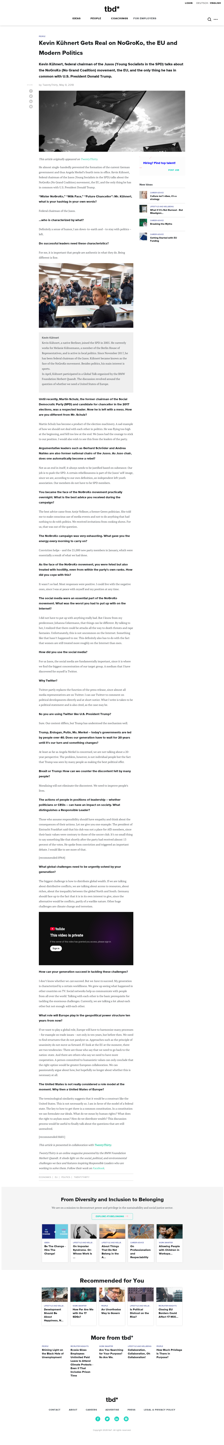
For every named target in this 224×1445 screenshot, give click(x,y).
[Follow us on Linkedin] (116, 1420)
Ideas (76, 18)
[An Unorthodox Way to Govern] (112, 1294)
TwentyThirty (89, 159)
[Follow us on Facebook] (97, 1420)
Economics (45, 1177)
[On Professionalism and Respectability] (141, 1231)
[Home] (112, 9)
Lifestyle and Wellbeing (162, 207)
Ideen (47, 1243)
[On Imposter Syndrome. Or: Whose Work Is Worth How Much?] (83, 1231)
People (96, 18)
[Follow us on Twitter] (107, 1420)
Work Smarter (166, 1243)
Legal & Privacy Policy (159, 1410)
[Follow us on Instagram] (126, 1420)
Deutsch (202, 3)
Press (131, 1410)
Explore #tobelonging (110, 1216)
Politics (65, 1177)
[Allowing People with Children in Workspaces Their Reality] (169, 1231)
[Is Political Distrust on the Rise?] (140, 1294)
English (215, 3)
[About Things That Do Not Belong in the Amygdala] (112, 1231)
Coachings (119, 18)
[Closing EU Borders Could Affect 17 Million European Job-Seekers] (169, 1294)
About (73, 1410)
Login (189, 3)
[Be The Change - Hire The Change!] (55, 1231)
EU (56, 1177)
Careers (91, 1410)
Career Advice (157, 193)
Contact (54, 1410)
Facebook (98, 1168)
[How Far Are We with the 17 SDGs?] (83, 1294)
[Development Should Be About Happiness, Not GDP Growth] (55, 1294)
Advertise (112, 1410)
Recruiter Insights (168, 1306)
